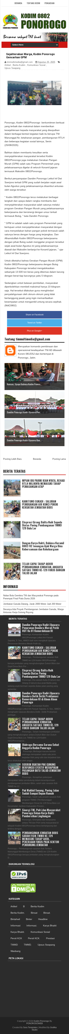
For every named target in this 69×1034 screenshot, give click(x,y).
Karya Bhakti (49, 925)
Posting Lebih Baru (12, 459)
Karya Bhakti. (18, 932)
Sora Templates (30, 1027)
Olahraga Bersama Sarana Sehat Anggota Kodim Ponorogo (40, 746)
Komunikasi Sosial (36, 65)
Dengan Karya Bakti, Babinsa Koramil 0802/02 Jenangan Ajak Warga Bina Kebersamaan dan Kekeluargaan (43, 546)
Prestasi (50, 938)
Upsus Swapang (12, 68)
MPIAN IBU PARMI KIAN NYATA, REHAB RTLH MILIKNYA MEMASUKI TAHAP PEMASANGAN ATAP (43, 484)
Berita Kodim (19, 65)
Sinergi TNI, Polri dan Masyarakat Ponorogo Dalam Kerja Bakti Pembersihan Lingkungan (41, 813)
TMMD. (28, 944)
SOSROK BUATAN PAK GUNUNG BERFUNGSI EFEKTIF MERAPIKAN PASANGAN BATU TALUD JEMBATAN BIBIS (41, 769)
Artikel (8, 65)
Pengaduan (49, 3)
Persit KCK (16, 938)
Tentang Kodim (33, 3)
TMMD (14, 944)
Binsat (34, 912)
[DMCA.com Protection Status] (23, 888)
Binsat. (47, 912)
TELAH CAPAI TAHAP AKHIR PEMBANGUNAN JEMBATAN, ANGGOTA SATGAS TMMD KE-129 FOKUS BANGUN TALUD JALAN (43, 568)
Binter (29, 919)
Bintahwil (15, 919)
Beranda (18, 3)
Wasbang (15, 951)
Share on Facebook (35, 314)
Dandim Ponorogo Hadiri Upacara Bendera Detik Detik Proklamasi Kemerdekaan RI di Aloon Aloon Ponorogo (40, 697)
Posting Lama (59, 459)
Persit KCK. (34, 938)
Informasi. (31, 925)
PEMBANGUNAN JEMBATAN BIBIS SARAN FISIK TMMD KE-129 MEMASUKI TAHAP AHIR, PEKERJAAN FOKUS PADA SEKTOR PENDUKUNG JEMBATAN (40, 839)
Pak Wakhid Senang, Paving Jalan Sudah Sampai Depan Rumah (40, 791)
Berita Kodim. (18, 912)
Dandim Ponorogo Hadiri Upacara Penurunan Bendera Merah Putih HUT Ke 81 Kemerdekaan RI (40, 628)
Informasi (15, 925)
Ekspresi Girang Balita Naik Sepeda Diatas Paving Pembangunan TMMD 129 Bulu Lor (42, 525)
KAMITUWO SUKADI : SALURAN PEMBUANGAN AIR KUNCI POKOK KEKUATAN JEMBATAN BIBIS (40, 504)
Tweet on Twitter (34, 323)
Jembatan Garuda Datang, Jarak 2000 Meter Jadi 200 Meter (32, 604)
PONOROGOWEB (34, 1023)
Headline (43, 919)
